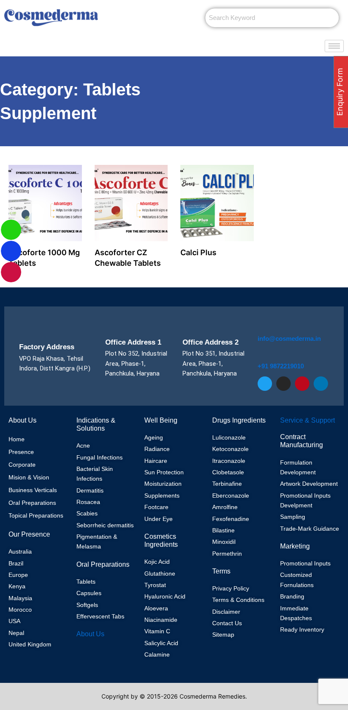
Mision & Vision (28, 477)
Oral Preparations (32, 502)
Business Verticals (32, 490)
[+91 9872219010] (263, 354)
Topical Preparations (35, 515)
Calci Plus (198, 252)
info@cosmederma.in (289, 338)
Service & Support (307, 420)
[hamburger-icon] (334, 46)
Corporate (22, 464)
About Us (90, 634)
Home (16, 439)
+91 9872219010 (281, 366)
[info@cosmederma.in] (263, 326)
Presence (21, 451)
